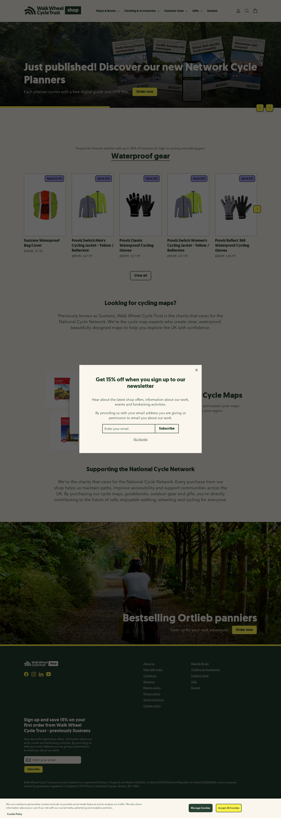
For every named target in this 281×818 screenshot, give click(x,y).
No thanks (141, 439)
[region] (140, 808)
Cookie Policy (14, 814)
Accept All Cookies (228, 807)
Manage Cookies (200, 807)
